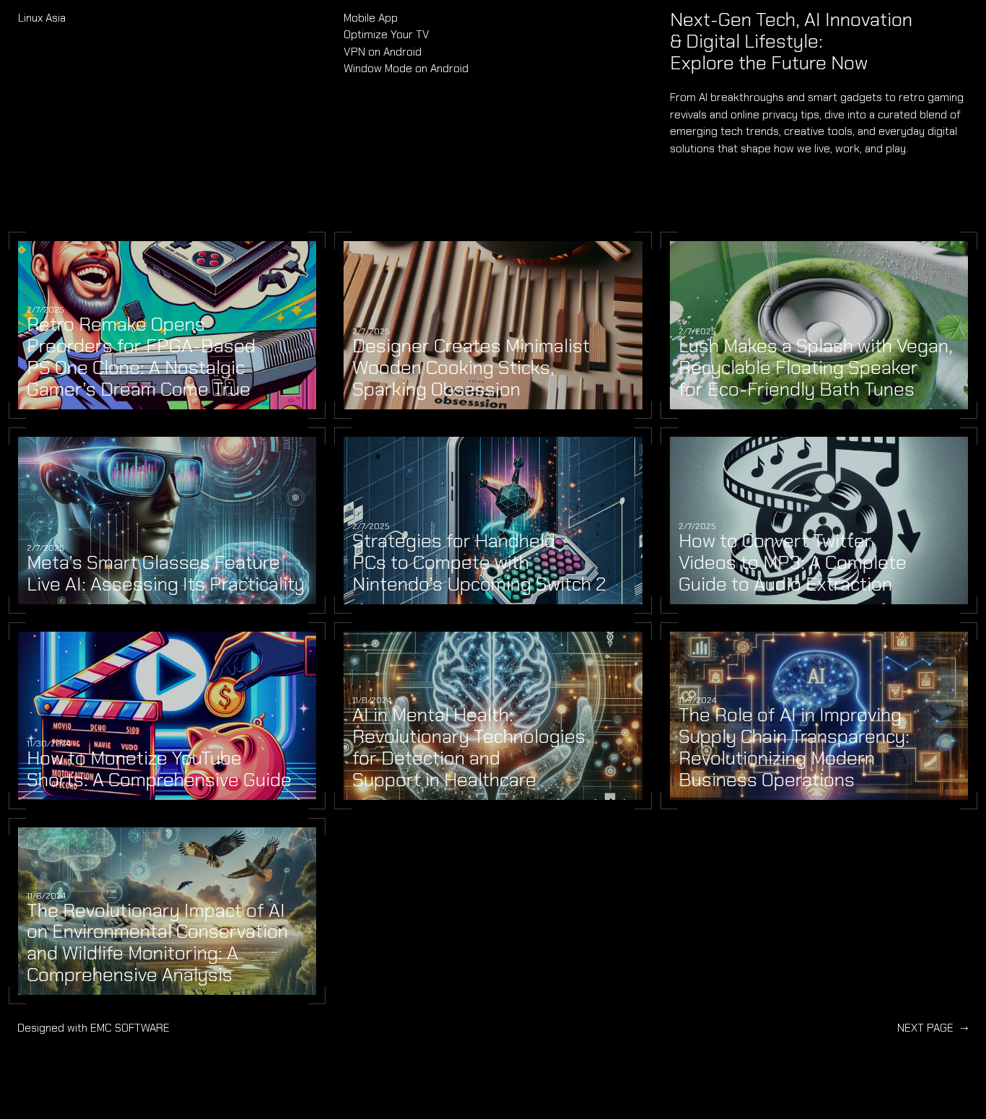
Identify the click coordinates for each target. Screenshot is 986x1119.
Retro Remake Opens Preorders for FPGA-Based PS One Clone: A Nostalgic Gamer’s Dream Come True (141, 357)
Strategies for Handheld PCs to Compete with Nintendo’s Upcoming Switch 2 (479, 563)
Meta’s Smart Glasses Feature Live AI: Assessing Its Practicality (166, 574)
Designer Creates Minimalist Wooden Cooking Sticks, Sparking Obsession (471, 368)
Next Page (933, 1027)
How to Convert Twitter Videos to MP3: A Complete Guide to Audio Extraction (793, 563)
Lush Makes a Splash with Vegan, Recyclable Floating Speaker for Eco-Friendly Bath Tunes (816, 368)
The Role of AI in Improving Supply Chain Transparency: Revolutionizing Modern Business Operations (794, 748)
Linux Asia (42, 17)
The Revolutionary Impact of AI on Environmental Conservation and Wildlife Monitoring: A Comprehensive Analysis (157, 943)
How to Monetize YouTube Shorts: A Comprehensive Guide (159, 769)
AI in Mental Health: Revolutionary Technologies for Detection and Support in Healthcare (468, 748)
